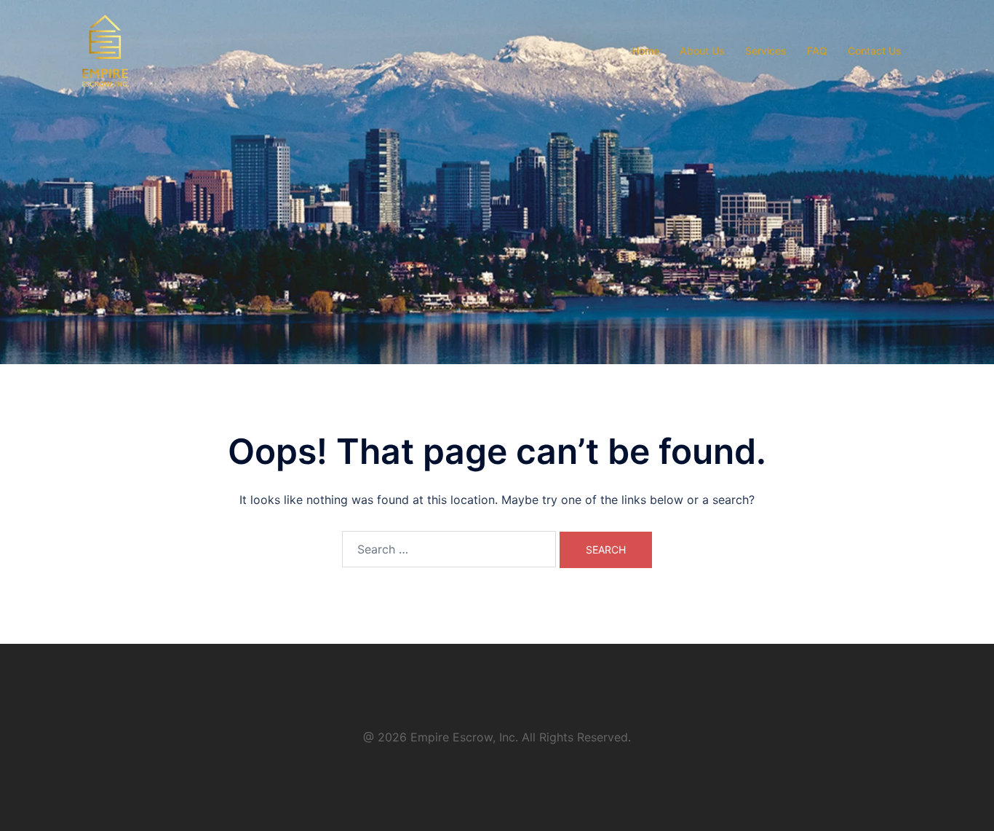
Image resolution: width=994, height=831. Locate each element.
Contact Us (875, 50)
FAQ (817, 50)
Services (766, 50)
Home (645, 50)
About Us (702, 50)
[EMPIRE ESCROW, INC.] (105, 49)
